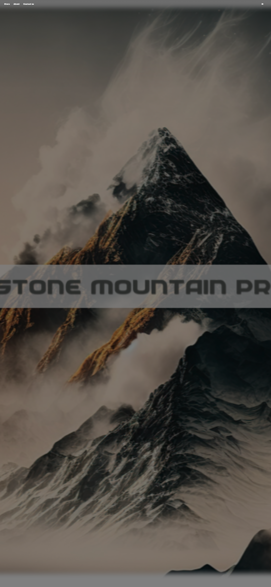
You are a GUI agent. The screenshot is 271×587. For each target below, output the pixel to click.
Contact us (28, 4)
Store (7, 4)
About (17, 4)
